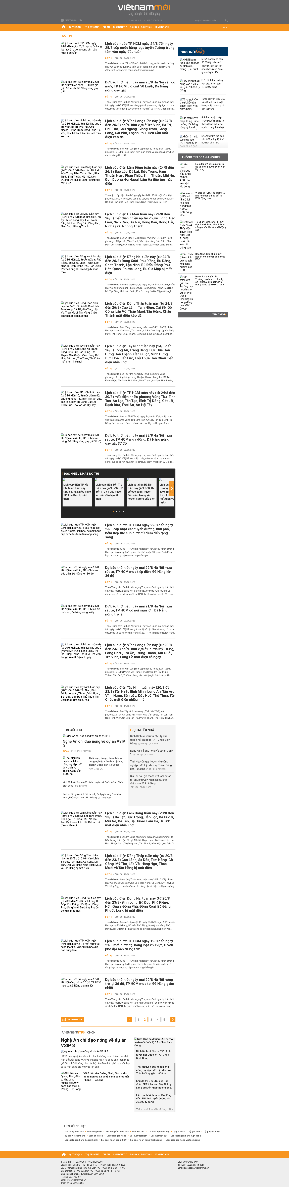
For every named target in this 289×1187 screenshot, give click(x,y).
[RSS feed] (80, 20)
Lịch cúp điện (96, 1135)
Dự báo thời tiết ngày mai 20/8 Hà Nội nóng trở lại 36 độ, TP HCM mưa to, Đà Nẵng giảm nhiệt (139, 984)
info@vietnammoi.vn (76, 1180)
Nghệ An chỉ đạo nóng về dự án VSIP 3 (94, 743)
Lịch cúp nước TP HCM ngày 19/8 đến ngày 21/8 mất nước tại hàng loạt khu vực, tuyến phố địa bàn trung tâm (139, 945)
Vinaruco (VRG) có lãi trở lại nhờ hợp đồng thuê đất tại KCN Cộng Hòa (210, 196)
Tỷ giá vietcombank (75, 1135)
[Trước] (129, 1019)
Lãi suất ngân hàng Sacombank (81, 1140)
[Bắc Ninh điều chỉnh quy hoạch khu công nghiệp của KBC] (186, 262)
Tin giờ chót (74, 730)
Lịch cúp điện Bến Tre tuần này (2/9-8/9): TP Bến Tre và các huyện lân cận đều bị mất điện (109, 491)
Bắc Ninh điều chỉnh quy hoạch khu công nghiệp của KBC (210, 257)
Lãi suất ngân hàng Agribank (186, 1135)
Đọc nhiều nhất (143, 730)
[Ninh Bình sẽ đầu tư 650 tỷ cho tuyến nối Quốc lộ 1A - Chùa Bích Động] (154, 1042)
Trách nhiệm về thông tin (72, 1183)
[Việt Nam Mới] (144, 10)
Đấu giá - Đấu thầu (141, 27)
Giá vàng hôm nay (74, 1131)
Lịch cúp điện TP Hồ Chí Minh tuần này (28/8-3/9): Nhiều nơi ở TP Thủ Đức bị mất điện (77, 491)
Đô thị (67, 35)
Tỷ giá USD (194, 1131)
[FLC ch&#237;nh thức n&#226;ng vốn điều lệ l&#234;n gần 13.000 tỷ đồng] (190, 86)
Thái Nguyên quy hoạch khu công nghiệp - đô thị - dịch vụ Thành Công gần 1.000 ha (106, 761)
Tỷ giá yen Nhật (212, 1131)
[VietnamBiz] (192, 51)
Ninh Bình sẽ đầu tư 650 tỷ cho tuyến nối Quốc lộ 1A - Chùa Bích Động (150, 740)
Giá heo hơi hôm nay (158, 1131)
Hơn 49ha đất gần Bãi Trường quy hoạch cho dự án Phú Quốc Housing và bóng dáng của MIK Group (209, 280)
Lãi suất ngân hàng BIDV (114, 1140)
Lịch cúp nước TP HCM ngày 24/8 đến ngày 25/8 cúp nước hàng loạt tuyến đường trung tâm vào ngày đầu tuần (139, 48)
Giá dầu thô (138, 1131)
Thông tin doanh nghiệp (200, 157)
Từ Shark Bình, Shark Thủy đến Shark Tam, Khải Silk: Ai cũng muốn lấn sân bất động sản (210, 226)
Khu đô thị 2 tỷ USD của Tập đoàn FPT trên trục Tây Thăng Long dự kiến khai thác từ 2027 (154, 1084)
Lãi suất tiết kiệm (138, 1135)
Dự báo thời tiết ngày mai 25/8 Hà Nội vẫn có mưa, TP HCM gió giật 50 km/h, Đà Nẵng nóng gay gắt (140, 86)
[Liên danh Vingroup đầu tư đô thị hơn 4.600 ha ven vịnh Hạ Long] (186, 175)
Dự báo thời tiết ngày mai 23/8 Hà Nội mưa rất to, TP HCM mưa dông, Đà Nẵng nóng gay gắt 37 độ (138, 439)
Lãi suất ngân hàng (116, 1135)
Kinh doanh (162, 27)
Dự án (106, 27)
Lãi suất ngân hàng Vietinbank (146, 1140)
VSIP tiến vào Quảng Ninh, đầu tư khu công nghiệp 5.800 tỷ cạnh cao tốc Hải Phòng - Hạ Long (106, 1076)
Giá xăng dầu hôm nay (117, 1131)
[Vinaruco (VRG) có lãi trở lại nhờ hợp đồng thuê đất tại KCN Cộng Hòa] (186, 204)
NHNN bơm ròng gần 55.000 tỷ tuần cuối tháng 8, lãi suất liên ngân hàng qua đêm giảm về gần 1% (212, 66)
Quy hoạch (75, 27)
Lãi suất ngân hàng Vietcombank (183, 1140)
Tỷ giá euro (179, 1131)
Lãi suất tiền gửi (159, 1135)
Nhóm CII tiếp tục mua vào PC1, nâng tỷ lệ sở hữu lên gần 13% (213, 139)
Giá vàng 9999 (94, 1131)
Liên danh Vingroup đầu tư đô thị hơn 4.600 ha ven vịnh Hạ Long (210, 167)
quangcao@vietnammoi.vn (196, 1168)
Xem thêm (218, 314)
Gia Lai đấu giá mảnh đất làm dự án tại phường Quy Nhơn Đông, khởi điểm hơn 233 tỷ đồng (150, 780)
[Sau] (173, 1019)
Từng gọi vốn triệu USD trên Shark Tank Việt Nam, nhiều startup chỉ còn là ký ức (213, 103)
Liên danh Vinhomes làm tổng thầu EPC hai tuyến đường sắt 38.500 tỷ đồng (153, 1098)
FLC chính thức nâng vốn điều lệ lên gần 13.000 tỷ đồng (212, 83)
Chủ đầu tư (120, 27)
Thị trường (92, 27)
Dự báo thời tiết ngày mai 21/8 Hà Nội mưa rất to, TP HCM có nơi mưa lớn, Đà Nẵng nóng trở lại (138, 610)
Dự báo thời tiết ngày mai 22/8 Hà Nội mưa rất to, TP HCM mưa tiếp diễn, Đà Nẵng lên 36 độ (138, 572)
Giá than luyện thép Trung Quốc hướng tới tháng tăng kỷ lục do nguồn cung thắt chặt (213, 122)
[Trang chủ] (63, 27)
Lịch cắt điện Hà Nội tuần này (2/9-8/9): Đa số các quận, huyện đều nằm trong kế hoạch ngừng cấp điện (141, 491)
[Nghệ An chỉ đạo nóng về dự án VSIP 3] (95, 736)
